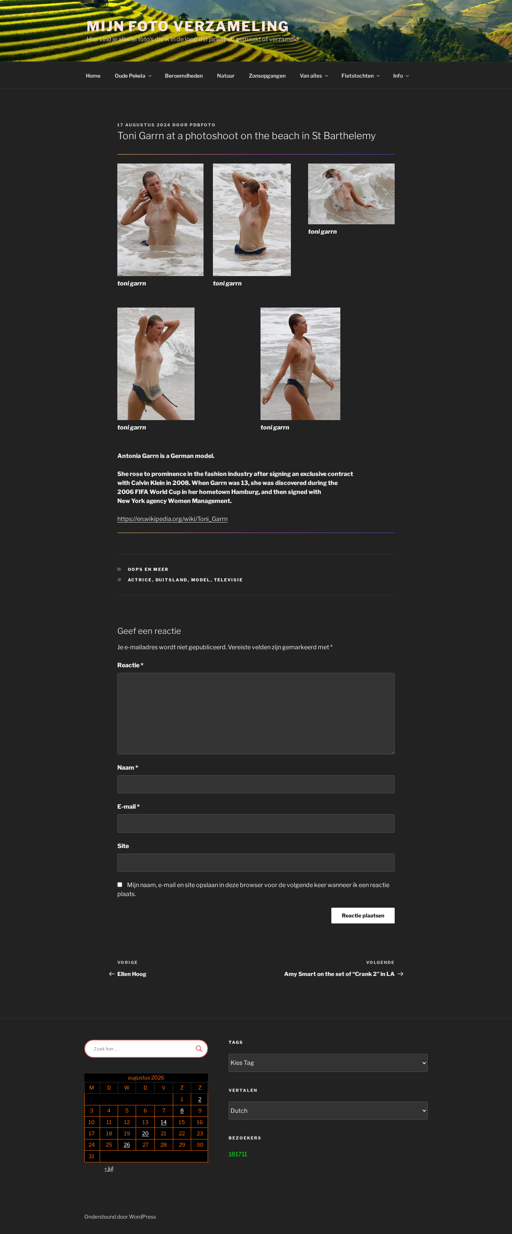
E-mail (128, 806)
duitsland (172, 579)
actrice (140, 579)
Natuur (226, 75)
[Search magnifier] (199, 1048)
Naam (127, 767)
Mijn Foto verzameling (188, 26)
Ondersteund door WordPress (120, 1216)
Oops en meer (148, 569)
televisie (228, 579)
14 (164, 1122)
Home (93, 75)
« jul (109, 1168)
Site (123, 846)
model (201, 579)
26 (127, 1144)
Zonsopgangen (267, 75)
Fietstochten (357, 75)
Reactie (130, 665)
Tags (236, 1042)
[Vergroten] (194, 173)
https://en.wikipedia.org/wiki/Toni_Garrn (172, 518)
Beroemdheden (184, 75)
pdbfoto (203, 125)
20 (145, 1133)
